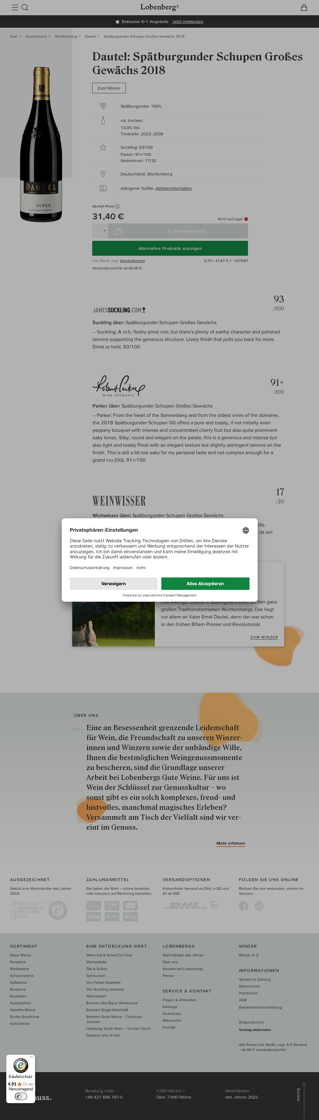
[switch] (21, 1096)
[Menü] (31, 1058)
